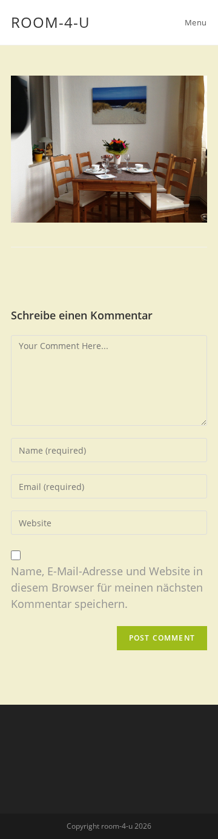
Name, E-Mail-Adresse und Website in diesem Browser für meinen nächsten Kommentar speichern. (107, 587)
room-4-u (50, 22)
